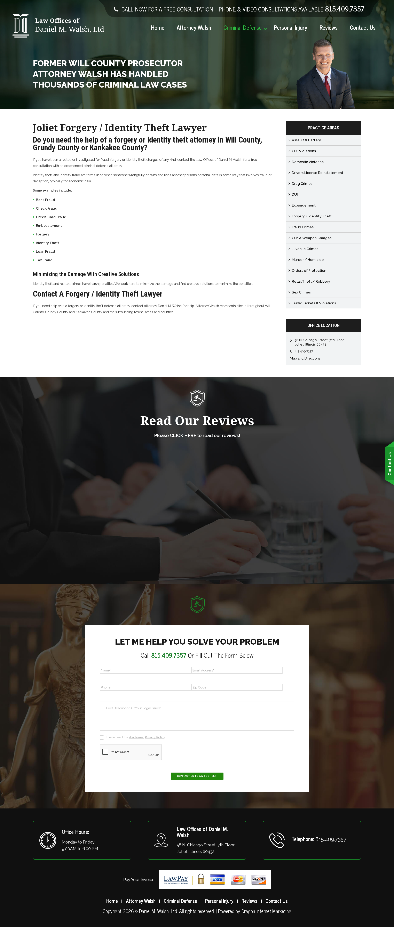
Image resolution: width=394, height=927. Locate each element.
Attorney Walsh (194, 27)
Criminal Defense (242, 27)
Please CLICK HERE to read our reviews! (197, 435)
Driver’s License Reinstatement (317, 173)
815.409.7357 (344, 8)
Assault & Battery (306, 140)
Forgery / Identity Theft (312, 216)
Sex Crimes (301, 292)
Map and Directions (305, 358)
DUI (295, 194)
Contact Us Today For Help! (197, 776)
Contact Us (363, 27)
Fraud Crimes (303, 227)
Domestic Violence (308, 162)
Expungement (304, 205)
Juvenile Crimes (305, 249)
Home (157, 27)
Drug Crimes (302, 184)
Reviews (329, 27)
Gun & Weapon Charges (311, 238)
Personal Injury (290, 27)
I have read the (136, 737)
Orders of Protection (309, 270)
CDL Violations (304, 151)
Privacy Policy (155, 737)
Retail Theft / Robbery (311, 281)
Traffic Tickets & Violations (314, 303)
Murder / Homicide (308, 260)
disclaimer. (136, 737)
